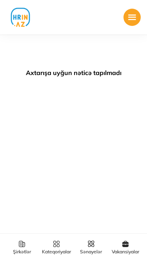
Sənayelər (91, 252)
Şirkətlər (22, 252)
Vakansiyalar (125, 252)
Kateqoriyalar (56, 252)
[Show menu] (132, 17)
